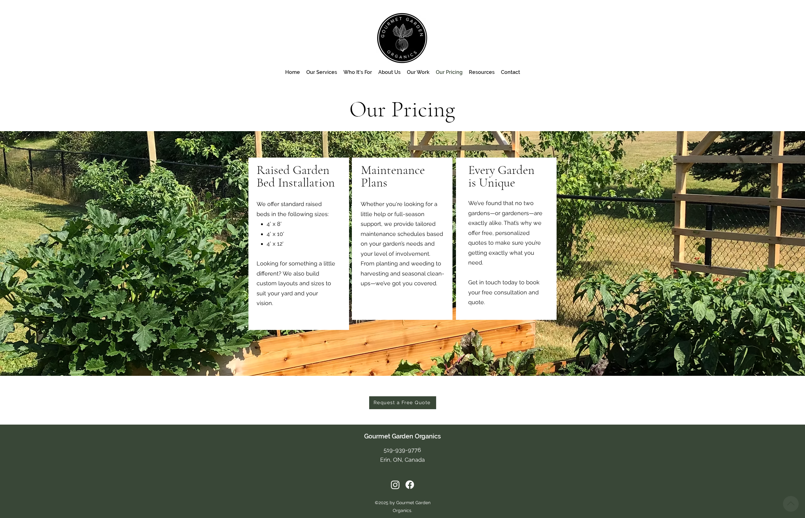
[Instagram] (395, 484)
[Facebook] (409, 484)
